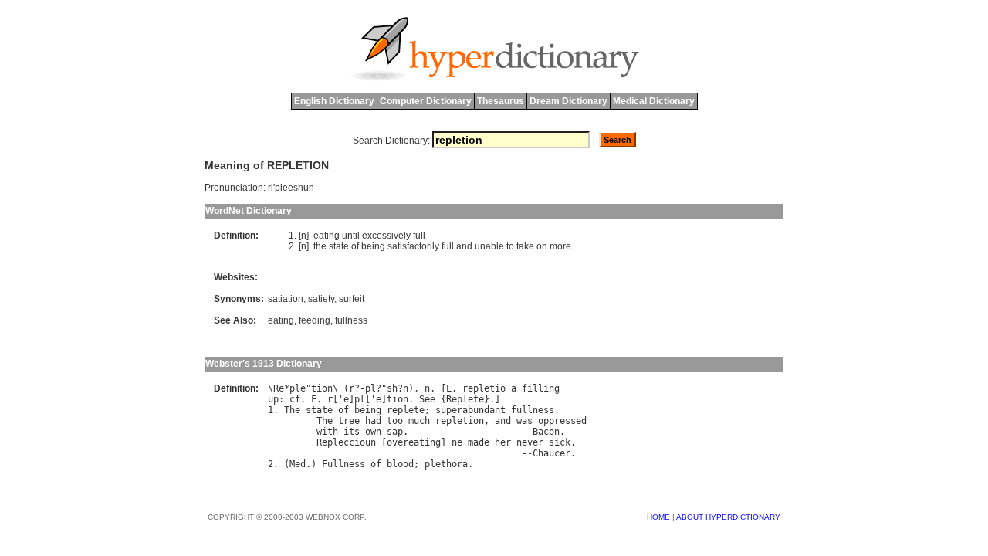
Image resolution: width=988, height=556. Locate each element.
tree (349, 420)
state (339, 246)
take (525, 246)
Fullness (343, 464)
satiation (285, 298)
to (510, 246)
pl (370, 388)
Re (278, 388)
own (373, 431)
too (395, 420)
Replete (465, 399)
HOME (658, 517)
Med (297, 464)
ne (457, 442)
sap (395, 431)
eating (326, 235)
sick (559, 442)
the (320, 246)
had (373, 420)
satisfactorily (413, 246)
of (355, 246)
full (419, 235)
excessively (386, 235)
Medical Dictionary (654, 101)
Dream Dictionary (568, 101)
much (419, 420)
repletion (459, 420)
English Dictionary (334, 101)
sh (392, 388)
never (529, 442)
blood (400, 464)
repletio (484, 388)
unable (489, 246)
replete (406, 410)
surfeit (351, 298)
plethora (446, 464)
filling (541, 388)
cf (294, 399)
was (524, 420)
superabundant (470, 410)
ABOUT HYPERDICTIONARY (728, 517)
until (351, 235)
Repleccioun (346, 442)
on (541, 246)
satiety (321, 298)
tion (322, 388)
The (292, 410)
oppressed (562, 420)
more (560, 246)
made (478, 442)
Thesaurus (500, 101)
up (273, 399)
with (327, 431)
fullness (351, 320)
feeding (314, 320)
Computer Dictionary (426, 101)
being (373, 246)
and (464, 246)
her (503, 442)
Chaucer (551, 453)
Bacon (546, 431)
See (427, 399)
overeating (414, 442)
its (351, 431)
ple (297, 388)
